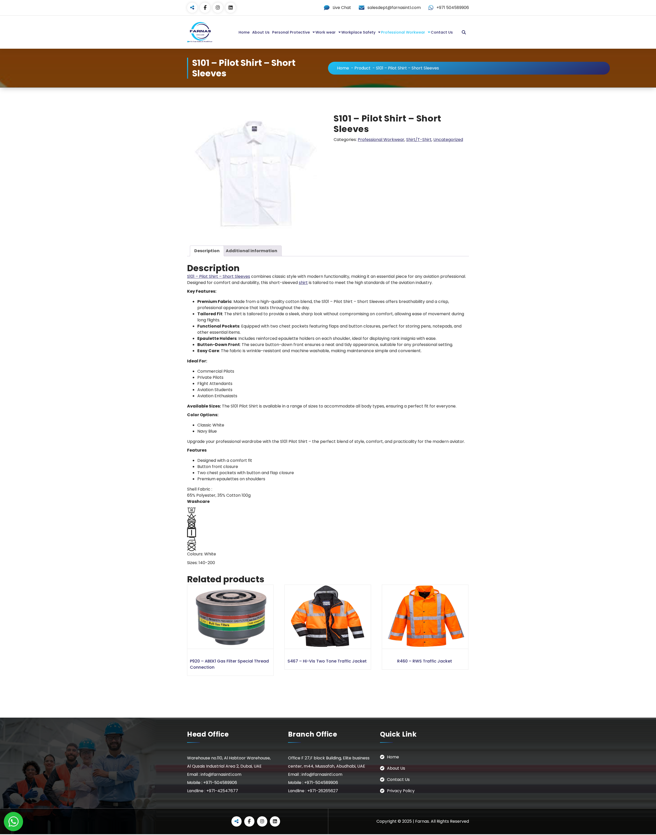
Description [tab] (207, 251)
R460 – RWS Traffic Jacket (424, 661)
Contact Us (442, 32)
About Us (261, 32)
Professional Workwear (403, 32)
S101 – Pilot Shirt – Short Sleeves (218, 276)
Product (362, 68)
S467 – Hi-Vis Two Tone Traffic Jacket (327, 661)
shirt (303, 283)
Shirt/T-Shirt (419, 139)
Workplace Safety (358, 32)
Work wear (325, 32)
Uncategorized (448, 139)
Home (244, 32)
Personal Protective (291, 32)
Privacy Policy (401, 791)
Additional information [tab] (251, 251)
